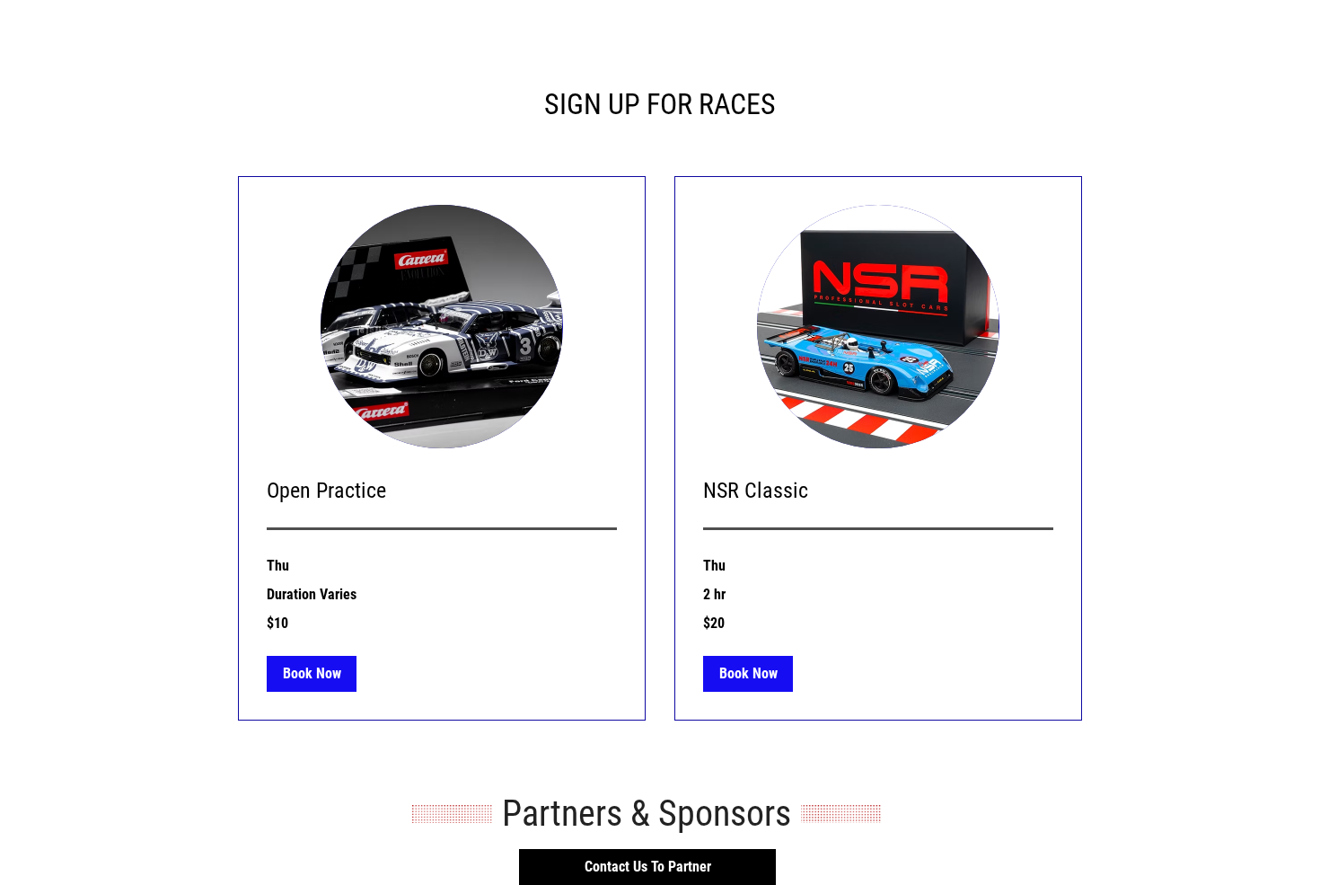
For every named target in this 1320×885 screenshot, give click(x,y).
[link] (442, 491)
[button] (311, 674)
